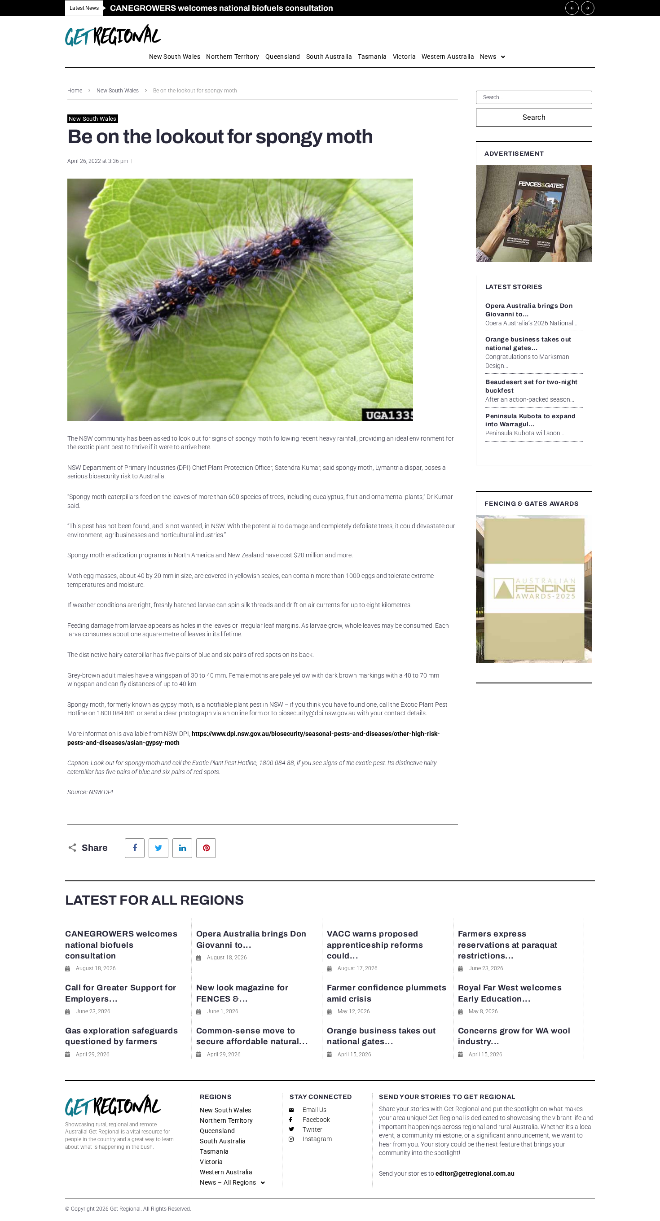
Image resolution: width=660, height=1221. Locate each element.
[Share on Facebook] (135, 848)
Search (534, 117)
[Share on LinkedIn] (182, 848)
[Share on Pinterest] (206, 848)
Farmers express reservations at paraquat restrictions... (508, 944)
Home (74, 91)
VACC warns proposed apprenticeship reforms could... (375, 944)
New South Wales (118, 91)
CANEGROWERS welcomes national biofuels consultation (121, 944)
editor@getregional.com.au (475, 1173)
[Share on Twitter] (158, 848)
